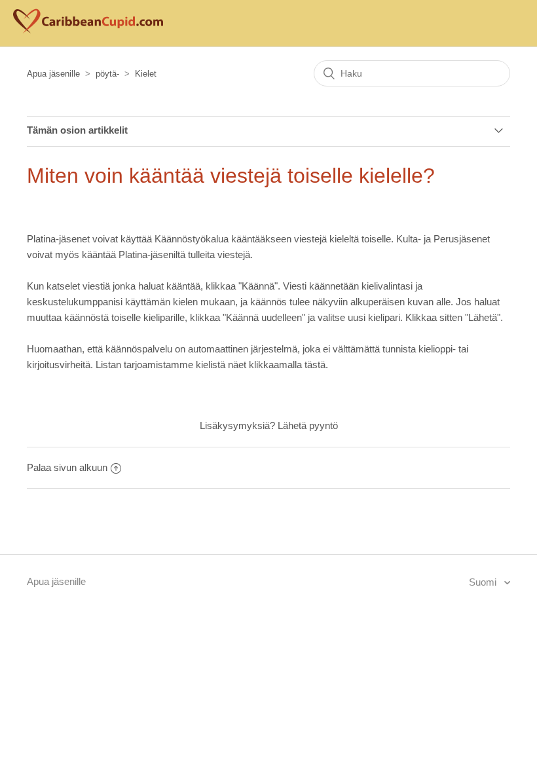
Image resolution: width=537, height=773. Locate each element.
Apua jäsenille (53, 74)
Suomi (484, 582)
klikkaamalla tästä (287, 364)
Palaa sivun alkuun (67, 467)
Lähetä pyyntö (308, 425)
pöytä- (107, 74)
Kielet (146, 74)
